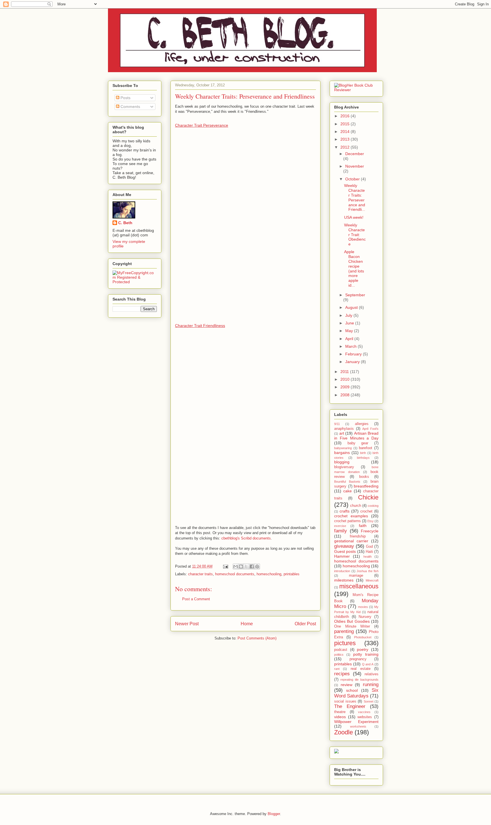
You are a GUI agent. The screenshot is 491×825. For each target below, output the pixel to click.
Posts (124, 97)
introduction (342, 571)
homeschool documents (234, 574)
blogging (341, 462)
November (354, 166)
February (354, 354)
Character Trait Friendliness (200, 325)
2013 (345, 139)
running (370, 684)
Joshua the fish (367, 571)
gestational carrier (351, 541)
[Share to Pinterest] (257, 566)
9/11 (337, 424)
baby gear (358, 443)
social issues (345, 701)
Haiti (369, 552)
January (353, 361)
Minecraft (372, 580)
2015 (345, 124)
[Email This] (235, 566)
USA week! (353, 217)
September (355, 295)
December (354, 153)
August (352, 307)
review (346, 684)
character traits (200, 574)
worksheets (358, 726)
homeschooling (269, 574)
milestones (343, 580)
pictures (345, 643)
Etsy (370, 521)
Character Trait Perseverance (201, 125)
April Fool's (370, 428)
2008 (345, 395)
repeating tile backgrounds (359, 679)
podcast (340, 650)
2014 (345, 131)
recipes (342, 673)
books (364, 477)
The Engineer (349, 706)
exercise (340, 526)
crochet (366, 511)
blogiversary (344, 467)
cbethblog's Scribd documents (246, 538)
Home (247, 623)
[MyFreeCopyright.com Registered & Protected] (135, 282)
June (350, 323)
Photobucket (362, 637)
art (341, 433)
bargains (342, 452)
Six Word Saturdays (356, 693)
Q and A (368, 664)
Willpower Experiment (356, 721)
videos (340, 716)
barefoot (365, 448)
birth (363, 453)
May (349, 330)
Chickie (368, 497)
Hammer (342, 556)
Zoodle (343, 732)
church (355, 506)
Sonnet (368, 701)
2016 (345, 116)
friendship (358, 536)
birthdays (363, 457)
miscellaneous (358, 586)
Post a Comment (196, 599)
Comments (129, 106)
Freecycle (369, 531)
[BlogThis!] (241, 566)
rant (337, 668)
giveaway (344, 546)
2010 (345, 379)
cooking (373, 505)
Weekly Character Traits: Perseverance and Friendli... (354, 197)
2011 (345, 371)
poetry (362, 649)
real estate (361, 669)
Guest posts (345, 551)
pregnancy (358, 659)
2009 (345, 387)
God (369, 547)
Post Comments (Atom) (257, 638)
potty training (365, 654)
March (351, 346)
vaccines (364, 712)
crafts (344, 511)
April (349, 338)
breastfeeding (366, 486)
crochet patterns (347, 521)
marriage (356, 576)
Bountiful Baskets (347, 481)
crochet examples (351, 516)
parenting (344, 631)
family (340, 531)
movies (363, 607)
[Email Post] (225, 566)
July (349, 315)
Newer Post (187, 623)
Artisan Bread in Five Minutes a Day (356, 435)
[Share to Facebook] (252, 566)
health (367, 556)
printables (291, 574)
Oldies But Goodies (352, 621)
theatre (340, 712)
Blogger (274, 814)
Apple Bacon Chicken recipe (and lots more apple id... (354, 268)
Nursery (365, 617)
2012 (345, 147)
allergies (362, 424)
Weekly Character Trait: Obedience (355, 234)
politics (339, 654)
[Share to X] (246, 566)
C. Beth (125, 222)
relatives (371, 674)
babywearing (343, 448)
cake (347, 491)
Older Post (305, 623)
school (352, 690)
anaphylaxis (344, 429)
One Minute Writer (352, 626)
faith (363, 525)
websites (364, 717)
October (353, 179)
